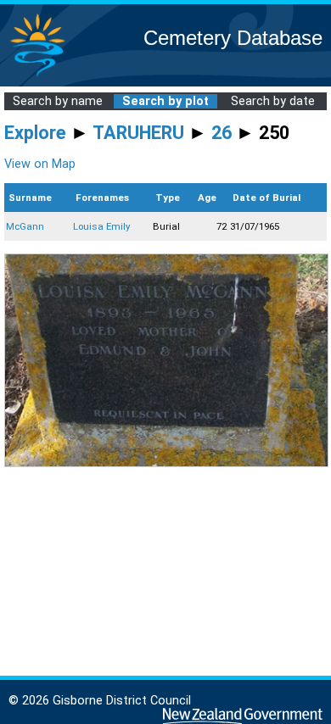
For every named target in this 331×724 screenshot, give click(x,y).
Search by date (273, 101)
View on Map (40, 164)
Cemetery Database (233, 37)
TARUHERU (138, 132)
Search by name (58, 101)
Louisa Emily (101, 226)
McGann (25, 226)
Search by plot (165, 101)
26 (221, 132)
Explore (35, 132)
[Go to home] (37, 76)
